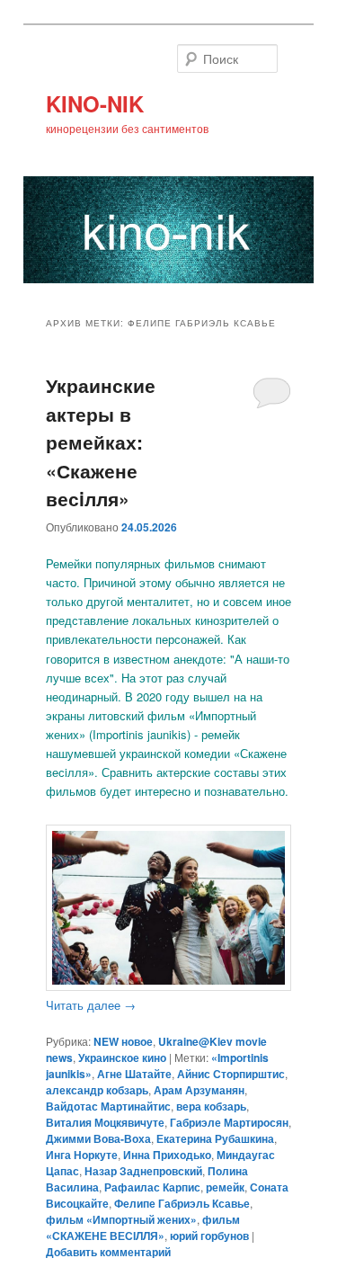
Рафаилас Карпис (152, 1187)
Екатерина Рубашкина (215, 1138)
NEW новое (123, 1041)
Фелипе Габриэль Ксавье (182, 1203)
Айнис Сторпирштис (231, 1074)
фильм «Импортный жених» (121, 1219)
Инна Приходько (167, 1155)
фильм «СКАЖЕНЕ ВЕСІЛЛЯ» (143, 1227)
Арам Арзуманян (199, 1090)
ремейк (225, 1187)
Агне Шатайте (134, 1074)
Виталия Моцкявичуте (105, 1122)
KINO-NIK (95, 103)
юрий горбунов (209, 1235)
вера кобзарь (211, 1106)
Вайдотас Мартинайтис (108, 1106)
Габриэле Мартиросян (229, 1122)
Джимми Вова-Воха (98, 1138)
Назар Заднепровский (143, 1171)
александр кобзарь (97, 1090)
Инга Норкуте (82, 1155)
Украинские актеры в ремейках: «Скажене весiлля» (100, 441)
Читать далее (91, 1004)
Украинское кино (122, 1057)
